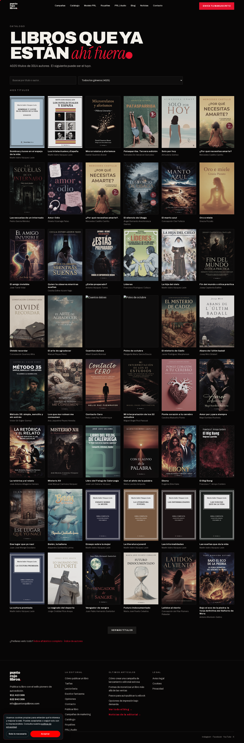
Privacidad (158, 689)
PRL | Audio (120, 5)
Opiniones (70, 699)
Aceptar (45, 734)
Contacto (158, 5)
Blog (133, 5)
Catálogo (75, 5)
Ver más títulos (122, 630)
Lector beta (71, 689)
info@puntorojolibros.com (24, 703)
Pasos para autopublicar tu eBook (127, 695)
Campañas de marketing (78, 714)
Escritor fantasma (74, 694)
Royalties (105, 5)
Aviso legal (158, 678)
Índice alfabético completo (48, 641)
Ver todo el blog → (120, 709)
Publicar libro (71, 709)
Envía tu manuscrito (217, 6)
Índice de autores (73, 641)
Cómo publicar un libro (76, 678)
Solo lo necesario (18, 734)
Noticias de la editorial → (125, 714)
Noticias (144, 5)
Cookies (157, 683)
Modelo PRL (90, 5)
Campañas (60, 5)
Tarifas (69, 683)
